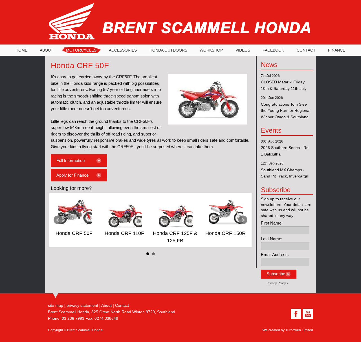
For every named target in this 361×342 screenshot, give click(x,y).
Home (21, 50)
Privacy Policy (276, 283)
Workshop (211, 50)
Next (242, 220)
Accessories (123, 50)
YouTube (307, 314)
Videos (242, 50)
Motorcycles (81, 50)
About (46, 50)
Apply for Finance (72, 175)
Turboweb (293, 330)
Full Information (70, 160)
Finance (336, 50)
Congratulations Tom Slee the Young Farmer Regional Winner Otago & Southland (285, 110)
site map (55, 305)
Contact (306, 50)
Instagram (283, 314)
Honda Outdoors (168, 50)
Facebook (273, 50)
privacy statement (82, 305)
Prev (58, 220)
